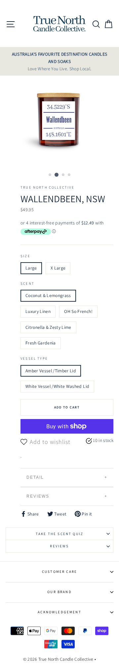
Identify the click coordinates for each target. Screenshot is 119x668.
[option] (59, 61)
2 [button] (57, 175)
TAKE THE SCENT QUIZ (59, 533)
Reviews (37, 496)
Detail (35, 477)
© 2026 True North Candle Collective (58, 659)
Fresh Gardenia (40, 343)
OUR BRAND (59, 591)
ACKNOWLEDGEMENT (59, 612)
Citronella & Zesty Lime (48, 327)
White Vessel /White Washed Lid (57, 386)
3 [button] (63, 175)
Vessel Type (34, 358)
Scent (27, 283)
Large (31, 268)
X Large (58, 268)
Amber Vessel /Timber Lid (50, 371)
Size (25, 256)
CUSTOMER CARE (59, 571)
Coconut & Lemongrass (48, 295)
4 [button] (69, 175)
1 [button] (50, 175)
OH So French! (78, 311)
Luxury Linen (38, 311)
